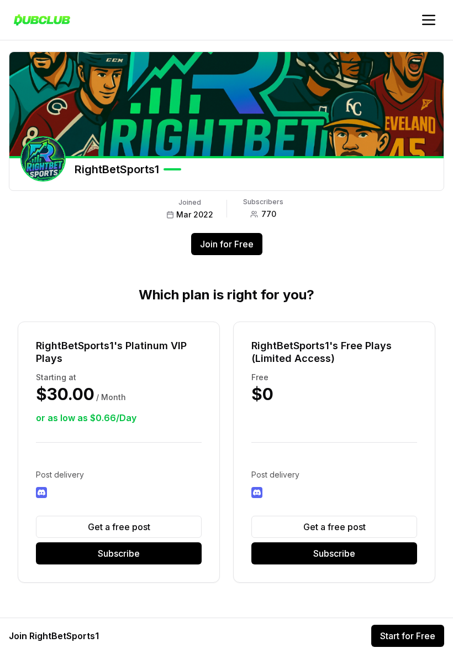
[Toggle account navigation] (429, 20)
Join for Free (227, 244)
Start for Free (407, 635)
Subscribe (119, 553)
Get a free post (119, 526)
